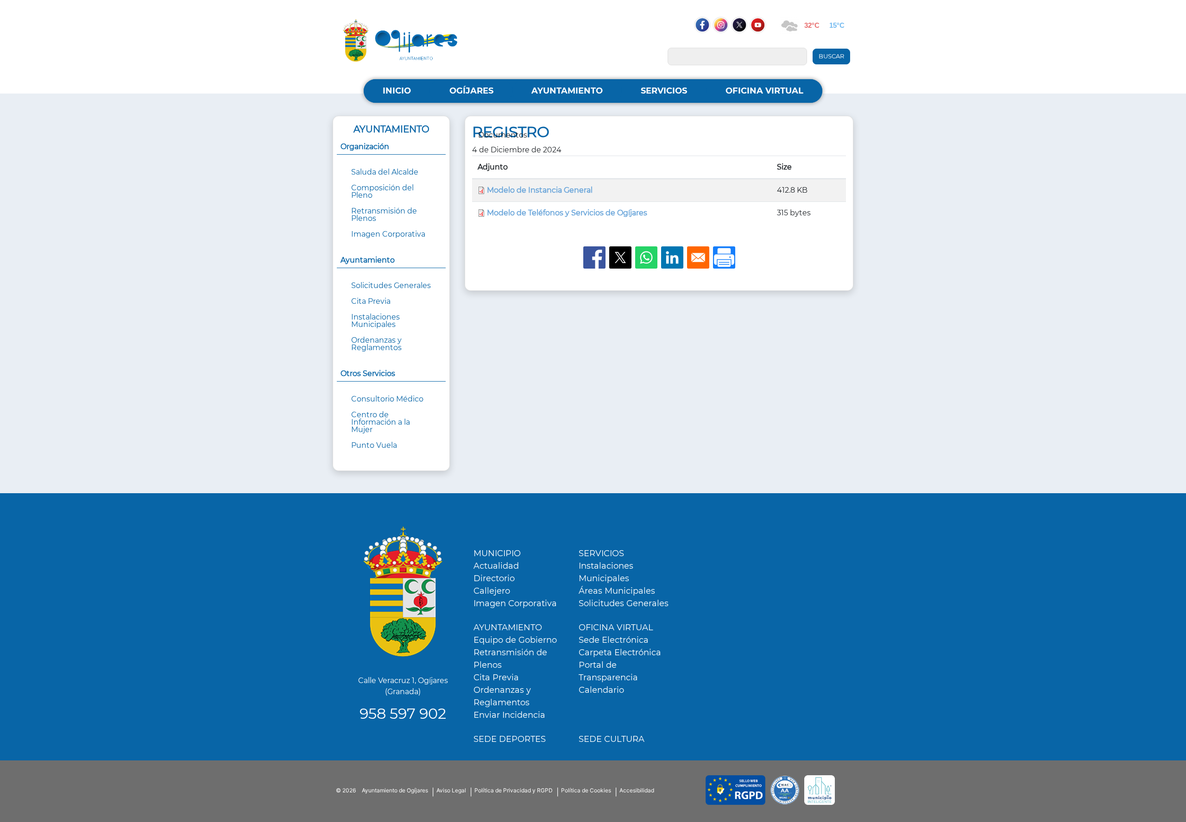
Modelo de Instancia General (540, 190)
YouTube (762, 42)
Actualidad (496, 566)
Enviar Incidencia (509, 715)
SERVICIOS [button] (664, 91)
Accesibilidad (636, 790)
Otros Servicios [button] (368, 373)
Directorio (494, 578)
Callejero (491, 591)
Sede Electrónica (614, 640)
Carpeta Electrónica (620, 652)
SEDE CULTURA (611, 739)
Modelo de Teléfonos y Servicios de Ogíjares (567, 212)
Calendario (601, 690)
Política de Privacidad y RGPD (513, 790)
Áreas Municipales (617, 591)
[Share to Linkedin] (672, 257)
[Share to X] (620, 257)
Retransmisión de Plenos (384, 215)
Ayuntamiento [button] (368, 260)
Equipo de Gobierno (515, 640)
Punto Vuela (374, 445)
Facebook (707, 42)
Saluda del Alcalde (384, 172)
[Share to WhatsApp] (646, 257)
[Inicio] (400, 40)
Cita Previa (371, 301)
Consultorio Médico (387, 399)
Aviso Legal (451, 790)
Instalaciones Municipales (375, 321)
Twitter (740, 42)
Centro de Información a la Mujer (380, 422)
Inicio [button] (397, 91)
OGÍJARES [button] (471, 91)
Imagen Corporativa (388, 234)
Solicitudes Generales (391, 285)
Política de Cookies (586, 790)
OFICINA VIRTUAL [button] (764, 91)
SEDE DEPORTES (509, 739)
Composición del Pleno (382, 191)
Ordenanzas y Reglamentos (376, 344)
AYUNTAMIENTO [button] (567, 91)
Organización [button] (365, 146)
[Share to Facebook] (594, 257)
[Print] (724, 257)
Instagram (725, 42)
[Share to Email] (698, 257)
